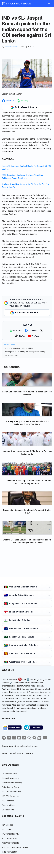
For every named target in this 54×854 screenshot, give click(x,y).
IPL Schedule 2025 (10, 834)
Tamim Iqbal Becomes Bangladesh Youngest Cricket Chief (27, 511)
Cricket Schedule (9, 679)
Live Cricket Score (10, 778)
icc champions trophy (35, 351)
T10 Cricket (7, 829)
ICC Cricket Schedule (11, 791)
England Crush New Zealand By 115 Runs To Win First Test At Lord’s (27, 452)
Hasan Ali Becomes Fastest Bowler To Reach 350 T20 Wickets (27, 393)
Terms (12, 753)
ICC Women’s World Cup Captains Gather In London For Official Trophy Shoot (27, 482)
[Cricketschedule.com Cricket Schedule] (16, 3)
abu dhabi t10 (27, 348)
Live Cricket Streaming (12, 782)
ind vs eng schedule (12, 348)
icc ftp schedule (11, 355)
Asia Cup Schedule (10, 843)
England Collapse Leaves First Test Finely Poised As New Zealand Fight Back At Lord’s (27, 541)
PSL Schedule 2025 (11, 838)
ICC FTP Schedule (10, 796)
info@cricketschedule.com (26, 746)
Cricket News (8, 809)
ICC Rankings (8, 800)
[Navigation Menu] (49, 3)
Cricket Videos (8, 805)
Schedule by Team (10, 787)
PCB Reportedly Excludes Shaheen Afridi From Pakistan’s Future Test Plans (27, 422)
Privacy (20, 753)
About (4, 753)
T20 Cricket (7, 825)
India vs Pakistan (9, 852)
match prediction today (14, 351)
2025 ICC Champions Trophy (15, 847)
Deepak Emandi (11, 47)
